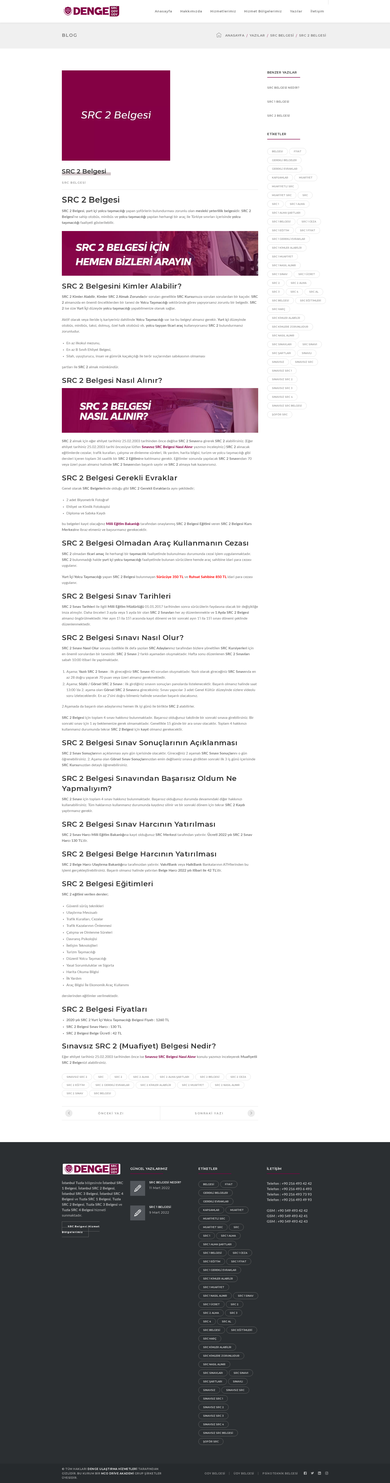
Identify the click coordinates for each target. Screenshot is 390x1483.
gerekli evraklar (284, 168)
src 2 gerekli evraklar (112, 1085)
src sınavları (282, 344)
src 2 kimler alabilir (155, 1085)
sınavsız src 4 (282, 396)
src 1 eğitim (280, 230)
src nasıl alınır (283, 335)
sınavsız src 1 (282, 370)
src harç (278, 309)
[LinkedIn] (319, 1473)
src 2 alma (141, 1076)
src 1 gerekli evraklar (288, 239)
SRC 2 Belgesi (278, 115)
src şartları (281, 353)
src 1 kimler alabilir (287, 247)
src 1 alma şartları (286, 212)
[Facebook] (305, 1473)
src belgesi (102, 1093)
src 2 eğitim (76, 1085)
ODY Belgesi (214, 1473)
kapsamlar (280, 177)
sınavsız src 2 (77, 1076)
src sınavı (309, 344)
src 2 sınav (75, 1093)
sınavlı (307, 353)
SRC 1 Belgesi (278, 101)
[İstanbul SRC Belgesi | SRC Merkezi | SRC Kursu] (91, 11)
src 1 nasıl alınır (284, 265)
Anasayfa (234, 35)
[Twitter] (312, 1473)
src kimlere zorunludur (290, 326)
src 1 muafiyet (282, 256)
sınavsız (278, 361)
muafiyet (306, 177)
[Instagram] (326, 1473)
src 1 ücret (306, 274)
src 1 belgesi (281, 221)
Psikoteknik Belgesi (280, 1473)
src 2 (118, 1076)
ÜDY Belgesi (244, 1473)
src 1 (275, 204)
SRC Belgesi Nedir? (283, 87)
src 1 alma (297, 204)
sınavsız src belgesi (287, 405)
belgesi (277, 151)
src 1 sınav (280, 274)
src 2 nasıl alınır (227, 1085)
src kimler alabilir (286, 317)
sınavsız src (304, 361)
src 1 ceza (309, 221)
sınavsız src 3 (282, 388)
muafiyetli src (283, 186)
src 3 (276, 291)
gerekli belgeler (284, 160)
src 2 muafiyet (193, 1085)
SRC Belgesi (282, 35)
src (101, 1076)
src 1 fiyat (307, 230)
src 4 (294, 291)
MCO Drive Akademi (117, 1473)
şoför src (280, 414)
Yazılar (257, 35)
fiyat (298, 151)
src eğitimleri (310, 300)
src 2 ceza (238, 1076)
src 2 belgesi (210, 1076)
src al (313, 291)
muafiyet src (282, 195)
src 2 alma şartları (174, 1076)
